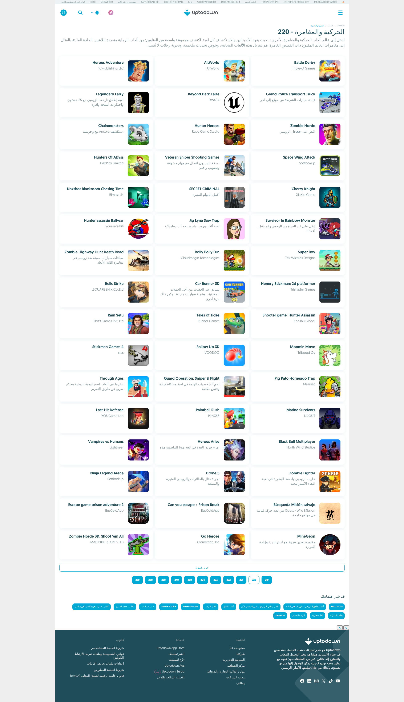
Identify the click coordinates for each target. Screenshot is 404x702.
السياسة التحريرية (234, 660)
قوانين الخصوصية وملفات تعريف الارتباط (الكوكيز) (99, 655)
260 (150, 580)
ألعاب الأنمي (250, 2)
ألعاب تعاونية (317, 615)
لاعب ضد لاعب (147, 606)
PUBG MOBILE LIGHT (230, 2)
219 (266, 580)
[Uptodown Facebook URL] (302, 681)
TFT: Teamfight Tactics (325, 2)
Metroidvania (190, 606)
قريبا (190, 2)
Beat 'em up (337, 606)
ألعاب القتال (228, 606)
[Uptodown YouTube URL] (337, 681)
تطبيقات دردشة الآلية (127, 2)
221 (241, 580)
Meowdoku (107, 2)
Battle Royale (168, 606)
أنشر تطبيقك (176, 654)
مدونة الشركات (235, 677)
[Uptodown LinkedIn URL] (309, 681)
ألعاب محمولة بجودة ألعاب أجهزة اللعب (91, 606)
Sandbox (280, 615)
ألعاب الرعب (210, 606)
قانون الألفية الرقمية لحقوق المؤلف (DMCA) (97, 676)
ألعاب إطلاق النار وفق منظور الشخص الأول (260, 606)
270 (138, 580)
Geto (93, 2)
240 (176, 580)
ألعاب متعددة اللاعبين (125, 606)
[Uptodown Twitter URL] (323, 681)
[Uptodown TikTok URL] (330, 681)
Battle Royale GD (150, 2)
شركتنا (241, 654)
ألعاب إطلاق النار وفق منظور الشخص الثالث (305, 606)
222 (229, 580)
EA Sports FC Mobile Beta (296, 2)
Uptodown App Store (170, 648)
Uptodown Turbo (169, 671)
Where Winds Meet (206, 2)
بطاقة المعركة (336, 615)
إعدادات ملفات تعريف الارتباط (105, 663)
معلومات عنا (237, 648)
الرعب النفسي (298, 615)
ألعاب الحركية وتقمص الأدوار (73, 2)
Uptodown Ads (174, 665)
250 (163, 580)
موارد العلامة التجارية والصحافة (226, 671)
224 (203, 580)
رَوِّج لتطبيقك (176, 660)
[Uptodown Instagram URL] (316, 681)
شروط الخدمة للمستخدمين (107, 648)
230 (189, 580)
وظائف (240, 683)
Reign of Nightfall (173, 2)
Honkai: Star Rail (269, 2)
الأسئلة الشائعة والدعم (170, 677)
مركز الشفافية (236, 665)
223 (216, 580)
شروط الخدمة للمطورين (109, 670)
